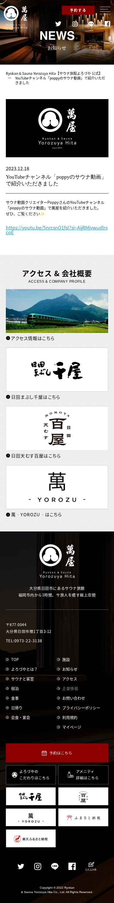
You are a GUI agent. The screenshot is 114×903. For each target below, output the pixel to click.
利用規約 (69, 717)
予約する (78, 10)
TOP (15, 659)
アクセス (69, 679)
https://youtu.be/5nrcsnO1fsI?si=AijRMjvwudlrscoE (57, 230)
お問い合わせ (73, 698)
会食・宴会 (20, 717)
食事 (15, 698)
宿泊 (15, 688)
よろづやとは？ (24, 669)
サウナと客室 (22, 679)
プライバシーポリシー (81, 707)
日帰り (17, 707)
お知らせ (69, 669)
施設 (66, 659)
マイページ (71, 727)
